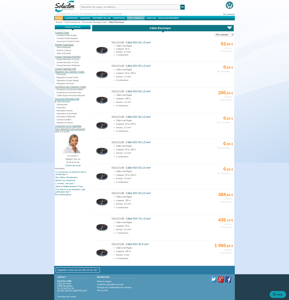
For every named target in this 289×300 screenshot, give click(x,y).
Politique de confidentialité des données (114, 287)
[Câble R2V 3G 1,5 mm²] (101, 79)
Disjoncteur (61, 108)
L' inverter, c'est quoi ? (65, 183)
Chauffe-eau (119, 18)
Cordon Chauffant (64, 120)
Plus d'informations (63, 194)
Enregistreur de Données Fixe (69, 93)
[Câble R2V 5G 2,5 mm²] (101, 181)
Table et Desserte (64, 53)
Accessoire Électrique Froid (67, 99)
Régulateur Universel (65, 83)
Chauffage (85, 18)
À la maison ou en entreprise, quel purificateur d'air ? (70, 190)
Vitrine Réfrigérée (64, 47)
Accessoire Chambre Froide (68, 41)
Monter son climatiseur (65, 180)
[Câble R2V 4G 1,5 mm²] (101, 105)
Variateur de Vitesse (65, 123)
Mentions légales (104, 281)
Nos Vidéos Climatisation (66, 177)
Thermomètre (62, 105)
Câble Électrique (63, 102)
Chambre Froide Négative (67, 38)
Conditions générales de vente (110, 284)
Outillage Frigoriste (168, 18)
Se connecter (229, 14)
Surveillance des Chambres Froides (70, 87)
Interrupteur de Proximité (67, 114)
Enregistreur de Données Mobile (70, 90)
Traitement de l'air (101, 18)
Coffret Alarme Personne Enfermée (71, 96)
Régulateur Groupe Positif (67, 77)
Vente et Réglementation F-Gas (69, 186)
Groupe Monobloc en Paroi (68, 62)
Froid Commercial (135, 18)
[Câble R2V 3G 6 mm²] (101, 257)
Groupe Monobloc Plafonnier (68, 65)
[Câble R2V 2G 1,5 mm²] (101, 55)
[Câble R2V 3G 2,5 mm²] (101, 130)
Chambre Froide (62, 32)
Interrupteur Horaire (65, 111)
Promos (58, 18)
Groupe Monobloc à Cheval (68, 59)
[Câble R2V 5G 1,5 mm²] (101, 156)
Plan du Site (102, 290)
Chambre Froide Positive (67, 35)
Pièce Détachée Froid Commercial (70, 129)
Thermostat (61, 74)
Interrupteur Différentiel (66, 117)
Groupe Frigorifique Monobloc (68, 57)
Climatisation (71, 18)
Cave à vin (151, 18)
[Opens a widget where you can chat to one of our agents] (277, 294)
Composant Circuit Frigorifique (68, 126)
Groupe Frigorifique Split (65, 69)
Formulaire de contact (66, 296)
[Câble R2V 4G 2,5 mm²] (101, 207)
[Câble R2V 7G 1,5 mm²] (101, 232)
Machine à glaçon (64, 50)
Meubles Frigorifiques (64, 45)
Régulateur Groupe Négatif (68, 80)
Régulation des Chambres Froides (70, 72)
